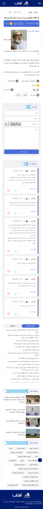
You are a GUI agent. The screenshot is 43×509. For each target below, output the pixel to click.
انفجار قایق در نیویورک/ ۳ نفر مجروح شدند (27, 347)
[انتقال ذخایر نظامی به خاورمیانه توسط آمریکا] (32, 433)
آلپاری (22, 461)
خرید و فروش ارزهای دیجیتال (30, 485)
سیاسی (36, 12)
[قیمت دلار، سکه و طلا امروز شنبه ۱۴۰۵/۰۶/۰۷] (32, 422)
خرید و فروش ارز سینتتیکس (30, 477)
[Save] (37, 90)
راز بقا (10, 448)
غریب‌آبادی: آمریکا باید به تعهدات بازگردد (28, 376)
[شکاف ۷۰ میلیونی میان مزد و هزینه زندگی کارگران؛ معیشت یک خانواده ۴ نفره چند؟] (32, 399)
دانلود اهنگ (13, 461)
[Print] (34, 90)
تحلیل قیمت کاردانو (18, 473)
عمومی (30, 12)
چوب (36, 457)
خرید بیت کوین (34, 448)
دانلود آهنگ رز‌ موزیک (16, 452)
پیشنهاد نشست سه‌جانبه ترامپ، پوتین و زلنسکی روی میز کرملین (23, 354)
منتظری (25, 95)
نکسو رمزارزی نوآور (20, 465)
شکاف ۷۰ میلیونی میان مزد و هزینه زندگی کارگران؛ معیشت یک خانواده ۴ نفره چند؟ (14, 399)
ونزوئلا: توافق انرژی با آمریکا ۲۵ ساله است (27, 341)
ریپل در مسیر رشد (33, 473)
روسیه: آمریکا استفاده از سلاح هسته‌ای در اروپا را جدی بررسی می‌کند (22, 331)
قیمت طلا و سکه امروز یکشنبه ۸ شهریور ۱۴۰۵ (26, 344)
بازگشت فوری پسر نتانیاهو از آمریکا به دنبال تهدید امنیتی (23, 361)
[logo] (22, 3)
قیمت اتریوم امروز (13, 485)
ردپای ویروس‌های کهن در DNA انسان (28, 358)
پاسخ (31, 189)
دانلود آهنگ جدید (33, 461)
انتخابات (18, 95)
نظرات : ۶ (9, 12)
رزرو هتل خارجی (34, 465)
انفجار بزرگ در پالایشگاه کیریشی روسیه (28, 365)
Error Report (11, 81)
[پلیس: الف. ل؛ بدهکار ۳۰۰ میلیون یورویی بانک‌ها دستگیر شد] (32, 411)
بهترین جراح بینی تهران (24, 457)
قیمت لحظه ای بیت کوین (31, 481)
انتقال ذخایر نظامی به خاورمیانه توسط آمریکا (15, 433)
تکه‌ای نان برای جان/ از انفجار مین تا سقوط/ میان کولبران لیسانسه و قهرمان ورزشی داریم (23, 336)
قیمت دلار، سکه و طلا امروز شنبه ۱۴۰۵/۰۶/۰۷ (15, 422)
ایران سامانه (17, 507)
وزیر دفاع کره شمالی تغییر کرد (30, 350)
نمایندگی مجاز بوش (32, 452)
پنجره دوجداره (21, 448)
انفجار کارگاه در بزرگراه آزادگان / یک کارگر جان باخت (24, 379)
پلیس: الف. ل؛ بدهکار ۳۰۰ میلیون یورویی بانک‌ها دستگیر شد (15, 411)
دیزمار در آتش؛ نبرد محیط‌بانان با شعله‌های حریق (25, 382)
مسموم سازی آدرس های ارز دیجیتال (28, 469)
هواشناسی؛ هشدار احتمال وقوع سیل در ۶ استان (26, 373)
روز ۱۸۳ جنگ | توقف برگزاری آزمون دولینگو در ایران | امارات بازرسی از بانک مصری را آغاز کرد (23, 369)
